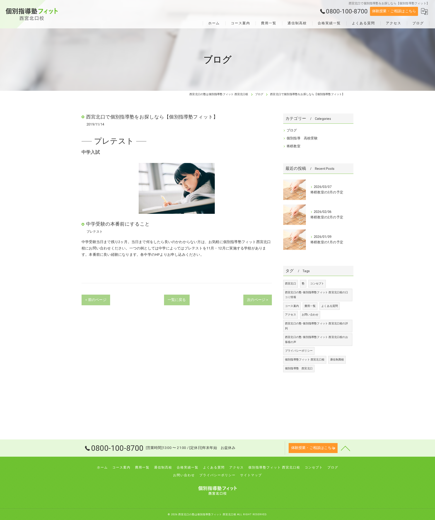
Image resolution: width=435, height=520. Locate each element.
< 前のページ (95, 300)
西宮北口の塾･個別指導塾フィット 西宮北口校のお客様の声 (316, 339)
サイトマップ (251, 475)
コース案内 (292, 306)
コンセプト (317, 283)
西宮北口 (290, 283)
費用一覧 (310, 306)
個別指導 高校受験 (302, 138)
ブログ (292, 130)
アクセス (290, 314)
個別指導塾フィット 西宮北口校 (304, 359)
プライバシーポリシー (299, 350)
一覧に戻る (177, 300)
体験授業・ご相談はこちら (394, 11)
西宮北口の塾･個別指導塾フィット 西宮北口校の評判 (316, 326)
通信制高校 (337, 359)
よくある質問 (329, 306)
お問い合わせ (310, 314)
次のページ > (257, 300)
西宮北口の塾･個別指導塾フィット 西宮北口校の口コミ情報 (316, 295)
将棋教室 (293, 146)
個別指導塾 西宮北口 (299, 368)
